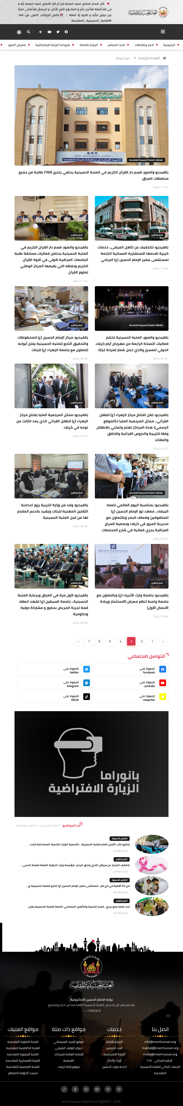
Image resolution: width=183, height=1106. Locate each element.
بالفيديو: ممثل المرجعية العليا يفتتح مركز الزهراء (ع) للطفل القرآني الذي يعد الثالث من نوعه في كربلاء (52, 421)
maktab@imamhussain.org (160, 1048)
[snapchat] (75, 1089)
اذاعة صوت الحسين (114, 1067)
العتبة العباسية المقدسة (23, 1067)
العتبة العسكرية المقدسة (23, 1060)
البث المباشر (114, 1048)
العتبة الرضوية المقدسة (23, 1054)
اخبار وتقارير (157, 235)
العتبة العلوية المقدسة (23, 1042)
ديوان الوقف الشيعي (68, 1048)
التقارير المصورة (119, 838)
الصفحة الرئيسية (149, 58)
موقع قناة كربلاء (69, 1067)
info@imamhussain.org (160, 1042)
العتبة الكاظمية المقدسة (23, 1048)
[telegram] (86, 1089)
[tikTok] (64, 1089)
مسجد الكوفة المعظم (23, 1073)
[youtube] (50, 32)
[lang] (19, 32)
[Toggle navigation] (162, 31)
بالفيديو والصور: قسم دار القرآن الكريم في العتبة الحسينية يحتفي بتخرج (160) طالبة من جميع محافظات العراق (93, 175)
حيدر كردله (123, 58)
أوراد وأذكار (114, 1060)
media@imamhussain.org (160, 1054)
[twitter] (58, 32)
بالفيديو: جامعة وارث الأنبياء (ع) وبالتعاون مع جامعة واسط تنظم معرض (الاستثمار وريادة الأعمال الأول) (132, 601)
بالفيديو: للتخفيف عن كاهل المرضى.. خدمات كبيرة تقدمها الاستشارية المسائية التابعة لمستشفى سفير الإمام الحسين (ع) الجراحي (133, 253)
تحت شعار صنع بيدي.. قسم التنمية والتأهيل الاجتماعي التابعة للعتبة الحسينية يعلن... (78, 906)
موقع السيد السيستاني (69, 1042)
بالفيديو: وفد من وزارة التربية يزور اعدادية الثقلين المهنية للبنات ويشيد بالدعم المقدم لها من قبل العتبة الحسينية (52, 511)
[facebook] (66, 32)
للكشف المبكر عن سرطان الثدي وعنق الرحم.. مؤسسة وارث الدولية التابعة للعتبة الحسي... (75, 865)
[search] (28, 32)
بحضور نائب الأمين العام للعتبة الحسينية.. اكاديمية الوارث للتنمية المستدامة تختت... (79, 844)
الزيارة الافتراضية (114, 1054)
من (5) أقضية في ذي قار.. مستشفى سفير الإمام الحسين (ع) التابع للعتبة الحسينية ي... (78, 885)
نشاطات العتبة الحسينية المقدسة (146, 160)
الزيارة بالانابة (114, 1042)
